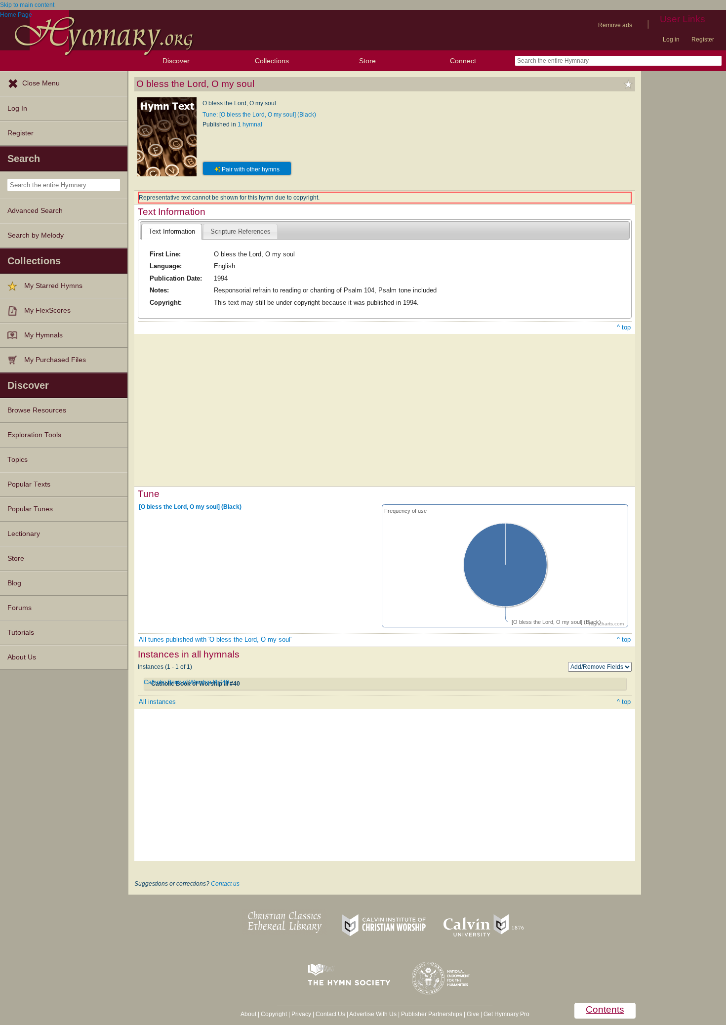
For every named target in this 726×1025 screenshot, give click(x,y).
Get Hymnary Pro (506, 1014)
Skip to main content (27, 4)
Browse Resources (36, 410)
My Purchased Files (55, 360)
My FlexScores (47, 310)
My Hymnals (43, 335)
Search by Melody (35, 235)
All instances (157, 701)
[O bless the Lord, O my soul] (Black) (190, 506)
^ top (624, 327)
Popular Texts (28, 484)
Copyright (274, 1014)
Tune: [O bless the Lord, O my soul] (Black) (259, 114)
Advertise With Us (373, 1014)
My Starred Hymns (53, 285)
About (248, 1014)
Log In (17, 108)
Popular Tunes (30, 509)
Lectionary (23, 533)
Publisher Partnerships (431, 1014)
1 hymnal (250, 124)
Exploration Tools (34, 435)
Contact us (225, 883)
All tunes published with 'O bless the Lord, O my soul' (215, 639)
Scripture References (240, 231)
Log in (671, 39)
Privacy (301, 1014)
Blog (14, 583)
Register (702, 39)
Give (473, 1014)
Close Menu (41, 83)
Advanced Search (35, 210)
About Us (21, 657)
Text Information (172, 231)
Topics (17, 459)
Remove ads (615, 25)
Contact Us (330, 1014)
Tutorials (20, 632)
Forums (19, 608)
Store (367, 61)
